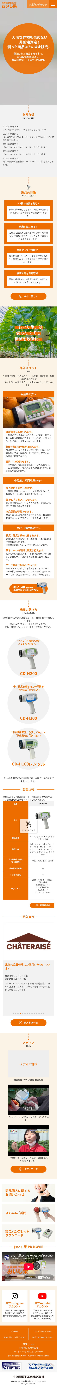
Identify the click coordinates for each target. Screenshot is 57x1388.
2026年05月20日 (28, 161)
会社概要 (14, 1331)
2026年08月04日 (24, 128)
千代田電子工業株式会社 (28, 1347)
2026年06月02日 (24, 153)
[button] (13, 1013)
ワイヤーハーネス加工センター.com (28, 1351)
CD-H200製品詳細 (43, 905)
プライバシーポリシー (43, 1331)
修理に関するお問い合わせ (42, 1337)
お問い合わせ (38, 4)
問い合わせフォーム (22, 626)
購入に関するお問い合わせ (14, 1337)
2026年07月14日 (28, 136)
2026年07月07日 (24, 145)
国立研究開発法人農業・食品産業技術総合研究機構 (28, 1355)
